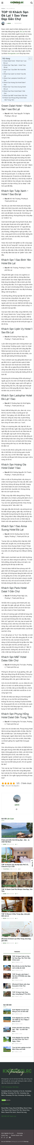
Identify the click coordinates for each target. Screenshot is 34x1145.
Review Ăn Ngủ (8, 910)
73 (20, 869)
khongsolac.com (13, 53)
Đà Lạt (22, 31)
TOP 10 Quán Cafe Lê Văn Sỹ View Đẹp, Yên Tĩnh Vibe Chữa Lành (21, 958)
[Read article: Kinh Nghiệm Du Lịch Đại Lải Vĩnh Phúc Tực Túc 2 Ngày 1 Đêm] (7, 1039)
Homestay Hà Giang (24, 1095)
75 (17, 844)
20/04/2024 (11, 893)
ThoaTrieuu (6, 869)
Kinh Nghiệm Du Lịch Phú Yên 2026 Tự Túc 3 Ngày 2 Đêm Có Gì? (20, 1019)
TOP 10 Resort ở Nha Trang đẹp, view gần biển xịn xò (15, 915)
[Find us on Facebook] (1, 1137)
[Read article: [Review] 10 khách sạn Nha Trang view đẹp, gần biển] (17, 929)
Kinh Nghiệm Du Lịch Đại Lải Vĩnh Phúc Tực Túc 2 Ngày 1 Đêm (20, 1039)
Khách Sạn (6, 861)
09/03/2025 (11, 943)
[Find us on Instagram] (4, 1137)
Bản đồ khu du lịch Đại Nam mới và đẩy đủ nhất (21, 967)
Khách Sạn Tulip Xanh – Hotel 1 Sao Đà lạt (15, 66)
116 (17, 918)
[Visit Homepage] (17, 3)
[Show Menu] (2, 3)
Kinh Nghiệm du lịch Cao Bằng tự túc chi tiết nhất (20, 1011)
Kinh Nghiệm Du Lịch (9, 836)
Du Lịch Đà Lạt (11, 8)
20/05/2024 (17, 23)
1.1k (17, 893)
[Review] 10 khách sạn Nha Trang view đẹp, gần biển (16, 940)
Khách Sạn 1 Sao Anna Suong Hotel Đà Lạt (15, 88)
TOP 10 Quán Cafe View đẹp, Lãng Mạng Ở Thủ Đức (21, 993)
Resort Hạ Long (21, 1112)
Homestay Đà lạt (6, 1091)
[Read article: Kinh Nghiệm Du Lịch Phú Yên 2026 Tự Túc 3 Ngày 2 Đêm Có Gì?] (7, 1019)
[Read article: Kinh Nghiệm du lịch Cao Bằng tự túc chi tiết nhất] (7, 1011)
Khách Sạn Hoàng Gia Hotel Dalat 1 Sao (15, 83)
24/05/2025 (14, 869)
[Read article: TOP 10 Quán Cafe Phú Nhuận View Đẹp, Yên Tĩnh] (17, 879)
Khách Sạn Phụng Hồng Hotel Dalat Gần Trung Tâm (15, 99)
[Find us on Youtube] (10, 1137)
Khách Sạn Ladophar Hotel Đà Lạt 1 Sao (15, 79)
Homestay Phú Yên (13, 1093)
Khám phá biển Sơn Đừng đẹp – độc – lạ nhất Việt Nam (15, 841)
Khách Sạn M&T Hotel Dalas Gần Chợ (15, 95)
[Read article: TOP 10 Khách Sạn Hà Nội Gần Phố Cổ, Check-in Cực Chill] (17, 855)
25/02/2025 (11, 918)
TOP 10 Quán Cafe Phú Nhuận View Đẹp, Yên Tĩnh (16, 890)
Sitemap (26, 1141)
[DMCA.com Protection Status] (6, 1100)
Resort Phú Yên (17, 1110)
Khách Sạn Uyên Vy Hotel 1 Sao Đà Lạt (15, 75)
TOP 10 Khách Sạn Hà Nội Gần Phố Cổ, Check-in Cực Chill (15, 865)
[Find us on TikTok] (7, 1137)
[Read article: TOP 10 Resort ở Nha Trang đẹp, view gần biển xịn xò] (17, 904)
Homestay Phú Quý (11, 1095)
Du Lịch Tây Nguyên (12, 785)
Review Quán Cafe (9, 885)
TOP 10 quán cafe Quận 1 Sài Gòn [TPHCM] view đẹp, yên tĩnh (21, 976)
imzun (4, 918)
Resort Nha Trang (6, 1108)
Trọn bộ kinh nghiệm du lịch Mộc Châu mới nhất (21, 1048)
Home (3, 8)
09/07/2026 (11, 844)
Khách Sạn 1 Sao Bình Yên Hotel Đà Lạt (15, 71)
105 (17, 943)
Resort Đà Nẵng (18, 1108)
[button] (32, 863)
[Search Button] (32, 3)
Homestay (20, 1133)
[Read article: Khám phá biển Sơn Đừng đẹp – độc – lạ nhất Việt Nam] (17, 830)
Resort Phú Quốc (10, 1112)
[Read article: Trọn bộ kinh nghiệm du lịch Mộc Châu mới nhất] (7, 1049)
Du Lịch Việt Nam (6, 1141)
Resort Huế (8, 1110)
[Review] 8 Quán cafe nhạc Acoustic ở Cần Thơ (21, 985)
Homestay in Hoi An (18, 1091)
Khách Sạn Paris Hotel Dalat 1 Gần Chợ (14, 92)
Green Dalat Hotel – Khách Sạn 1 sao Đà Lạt (14, 62)
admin (9, 23)
